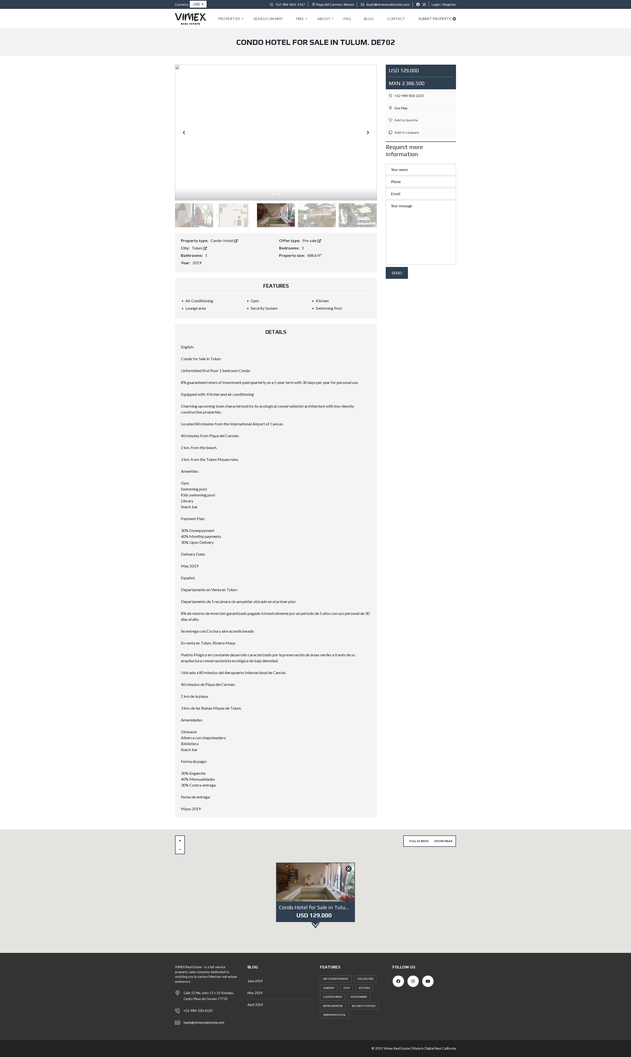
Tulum (197, 247)
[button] (198, 4)
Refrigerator (333, 1005)
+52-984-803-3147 (290, 4)
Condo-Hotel (222, 240)
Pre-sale (309, 240)
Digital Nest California (440, 1048)
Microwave (359, 996)
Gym (346, 987)
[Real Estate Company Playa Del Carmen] (190, 19)
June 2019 (255, 981)
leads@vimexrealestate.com (388, 4)
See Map (401, 108)
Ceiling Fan (365, 978)
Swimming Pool (334, 1014)
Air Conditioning (335, 978)
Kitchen (364, 987)
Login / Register (444, 4)
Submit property (435, 19)
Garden (328, 987)
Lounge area (332, 996)
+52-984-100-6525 (198, 1011)
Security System (363, 1005)
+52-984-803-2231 (409, 96)
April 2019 (255, 1005)
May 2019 (255, 993)
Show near (443, 841)
